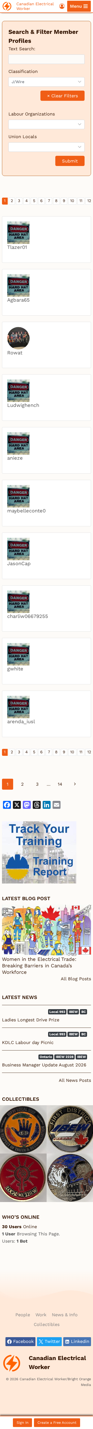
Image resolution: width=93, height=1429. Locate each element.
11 (80, 200)
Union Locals (22, 136)
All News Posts (75, 1080)
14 (60, 784)
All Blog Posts (76, 978)
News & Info (65, 1314)
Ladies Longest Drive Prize (30, 1019)
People (22, 1314)
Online (19, 1226)
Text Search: (21, 48)
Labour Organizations (31, 113)
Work (40, 1314)
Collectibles (47, 1324)
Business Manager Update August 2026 (44, 1064)
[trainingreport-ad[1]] (46, 852)
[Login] (62, 6)
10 (72, 200)
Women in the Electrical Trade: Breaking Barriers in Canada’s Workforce (39, 965)
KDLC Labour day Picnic (28, 1042)
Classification (23, 71)
